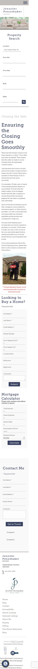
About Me (6, 619)
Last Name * (7, 320)
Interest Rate (7, 422)
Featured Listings (10, 616)
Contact (5, 606)
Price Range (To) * (9, 347)
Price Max (6, 70)
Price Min (6, 57)
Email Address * (8, 327)
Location (6, 46)
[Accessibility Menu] (5, 663)
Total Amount (8, 408)
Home (5, 599)
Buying (5, 623)
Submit (14, 384)
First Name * (7, 314)
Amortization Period (10, 428)
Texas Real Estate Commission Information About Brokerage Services (11, 660)
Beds (4, 83)
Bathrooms (7, 367)
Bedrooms (7, 360)
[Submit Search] (24, 102)
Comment (6, 509)
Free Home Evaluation (12, 629)
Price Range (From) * (10, 340)
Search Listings (9, 613)
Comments (7, 374)
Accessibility (8, 609)
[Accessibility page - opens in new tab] (14, 654)
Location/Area (8, 354)
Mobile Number (8, 334)
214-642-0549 (10, 571)
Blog (4, 603)
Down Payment (8, 415)
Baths (5, 97)
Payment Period (9, 435)
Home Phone (7, 501)
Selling (5, 626)
